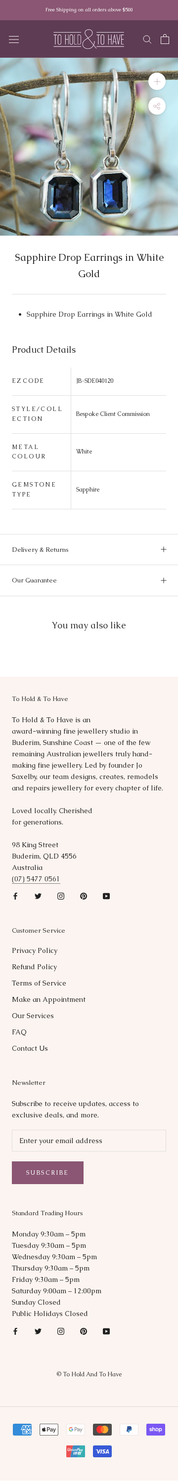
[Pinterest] (83, 896)
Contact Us (30, 1048)
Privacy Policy (34, 950)
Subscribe (47, 1173)
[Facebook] (15, 896)
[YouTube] (106, 896)
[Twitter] (38, 896)
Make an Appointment (49, 999)
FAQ (19, 1032)
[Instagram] (60, 896)
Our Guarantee (34, 580)
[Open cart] (165, 39)
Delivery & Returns (40, 549)
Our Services (33, 1015)
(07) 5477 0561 (36, 878)
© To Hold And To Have (89, 1374)
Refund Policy (34, 966)
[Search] (147, 39)
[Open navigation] (14, 39)
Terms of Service (39, 983)
